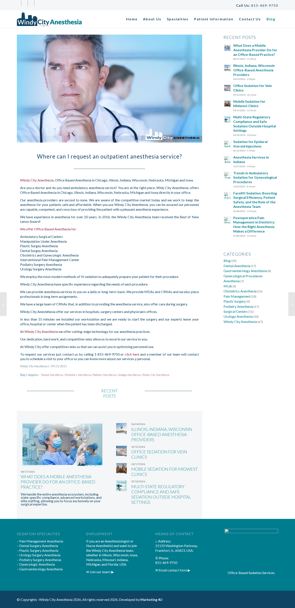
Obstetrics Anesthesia (77, 375)
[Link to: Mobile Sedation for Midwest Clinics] (121, 468)
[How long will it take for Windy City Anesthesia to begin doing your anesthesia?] (3, 304)
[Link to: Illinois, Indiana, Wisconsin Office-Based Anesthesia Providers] (121, 428)
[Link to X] (24, 3)
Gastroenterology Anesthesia (245, 271)
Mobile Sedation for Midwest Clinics (249, 103)
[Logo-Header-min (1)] (49, 19)
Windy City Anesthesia (37, 180)
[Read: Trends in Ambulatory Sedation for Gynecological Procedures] (227, 175)
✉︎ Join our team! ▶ (100, 572)
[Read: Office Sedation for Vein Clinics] (227, 88)
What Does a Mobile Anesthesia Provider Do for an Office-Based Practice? (58, 481)
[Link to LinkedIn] (31, 3)
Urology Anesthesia (129, 375)
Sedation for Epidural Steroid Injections (250, 144)
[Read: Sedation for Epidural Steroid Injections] (227, 144)
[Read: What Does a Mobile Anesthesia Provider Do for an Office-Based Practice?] (227, 48)
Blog (227, 260)
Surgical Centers (236, 311)
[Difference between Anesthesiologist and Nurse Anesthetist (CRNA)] (291, 304)
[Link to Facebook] (18, 3)
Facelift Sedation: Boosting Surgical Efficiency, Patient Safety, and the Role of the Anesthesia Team (255, 200)
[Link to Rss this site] (37, 3)
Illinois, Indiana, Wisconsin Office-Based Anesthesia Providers (161, 434)
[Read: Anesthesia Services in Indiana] (227, 160)
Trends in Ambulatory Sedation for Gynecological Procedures (255, 177)
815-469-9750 (264, 5)
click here (132, 354)
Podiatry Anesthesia (104, 375)
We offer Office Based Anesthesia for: (48, 229)
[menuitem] (131, 19)
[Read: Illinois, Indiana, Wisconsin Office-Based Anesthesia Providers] (227, 68)
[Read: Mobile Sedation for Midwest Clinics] (227, 104)
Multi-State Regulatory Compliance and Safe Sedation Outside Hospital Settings (161, 494)
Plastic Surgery (235, 301)
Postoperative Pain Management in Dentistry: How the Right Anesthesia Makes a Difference (254, 224)
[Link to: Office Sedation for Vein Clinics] (121, 451)
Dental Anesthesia (52, 375)
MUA (228, 286)
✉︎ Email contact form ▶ (172, 570)
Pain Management (237, 296)
